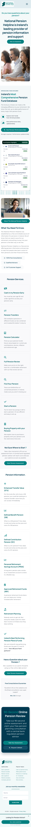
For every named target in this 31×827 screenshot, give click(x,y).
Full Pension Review (12, 361)
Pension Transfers (11, 315)
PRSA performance (21, 771)
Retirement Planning (12, 613)
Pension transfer (5, 771)
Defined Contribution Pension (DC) (12, 540)
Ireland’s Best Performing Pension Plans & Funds (14, 639)
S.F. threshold (19, 775)
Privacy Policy (22, 811)
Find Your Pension (11, 384)
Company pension (6, 780)
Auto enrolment (20, 777)
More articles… (19, 780)
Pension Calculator (11, 337)
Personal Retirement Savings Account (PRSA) (14, 565)
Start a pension (5, 769)
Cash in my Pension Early (14, 293)
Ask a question (5, 775)
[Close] (29, 816)
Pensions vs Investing (21, 773)
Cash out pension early (22, 769)
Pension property (5, 777)
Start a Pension (10, 406)
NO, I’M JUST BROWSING (15, 824)
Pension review (5, 773)
